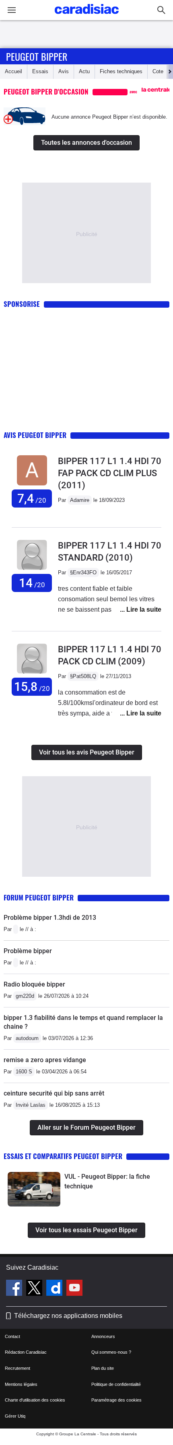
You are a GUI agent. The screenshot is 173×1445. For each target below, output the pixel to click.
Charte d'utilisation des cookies (35, 1400)
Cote (157, 71)
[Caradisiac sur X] (35, 1289)
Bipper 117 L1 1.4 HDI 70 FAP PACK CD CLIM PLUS (109, 473)
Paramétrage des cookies (116, 1400)
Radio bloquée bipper (34, 984)
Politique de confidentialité (116, 1384)
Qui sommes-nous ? (111, 1352)
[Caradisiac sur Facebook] (15, 1289)
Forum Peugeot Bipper (39, 897)
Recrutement (17, 1368)
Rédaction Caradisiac (26, 1352)
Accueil (13, 71)
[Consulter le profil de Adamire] (32, 486)
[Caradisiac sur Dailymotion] (55, 1289)
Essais (40, 71)
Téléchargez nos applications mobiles (68, 1315)
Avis (63, 71)
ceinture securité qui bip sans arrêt (54, 1093)
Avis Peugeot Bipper (35, 435)
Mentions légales (21, 1384)
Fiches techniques (121, 71)
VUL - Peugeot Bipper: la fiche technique (107, 1181)
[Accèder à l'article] (34, 1189)
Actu (84, 71)
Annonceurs (103, 1336)
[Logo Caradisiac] (87, 16)
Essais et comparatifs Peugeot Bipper (63, 1156)
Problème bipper (28, 951)
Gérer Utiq (15, 1416)
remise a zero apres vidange (45, 1060)
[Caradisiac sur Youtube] (74, 1289)
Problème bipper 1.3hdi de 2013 (50, 917)
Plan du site (102, 1368)
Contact (12, 1336)
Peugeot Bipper (36, 56)
